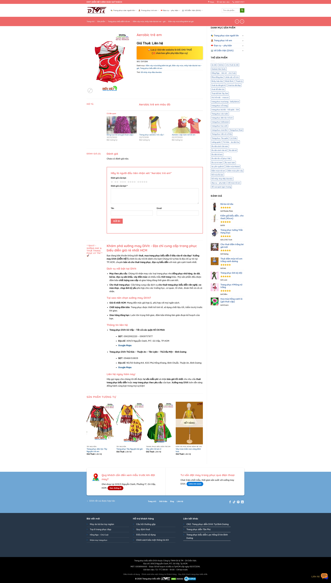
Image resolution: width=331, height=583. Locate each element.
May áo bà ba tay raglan (102, 524)
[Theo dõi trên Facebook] (230, 502)
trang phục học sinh (219, 126)
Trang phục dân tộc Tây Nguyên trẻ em (97, 450)
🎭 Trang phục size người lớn (123, 10)
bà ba (221, 65)
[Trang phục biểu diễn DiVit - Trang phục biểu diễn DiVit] (97, 10)
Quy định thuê (143, 529)
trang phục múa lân (219, 130)
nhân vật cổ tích (232, 77)
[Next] (203, 430)
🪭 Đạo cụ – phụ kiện (169, 10)
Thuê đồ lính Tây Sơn (220, 93)
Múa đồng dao (217, 77)
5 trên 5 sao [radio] (142, 182)
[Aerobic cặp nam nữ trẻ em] (187, 124)
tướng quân (216, 142)
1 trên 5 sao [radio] (111, 182)
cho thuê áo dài (232, 65)
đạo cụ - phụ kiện (219, 183)
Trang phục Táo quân (220, 138)
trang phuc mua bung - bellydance (225, 102)
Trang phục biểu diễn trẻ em (119, 21)
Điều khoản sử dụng (146, 534)
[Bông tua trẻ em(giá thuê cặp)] (122, 124)
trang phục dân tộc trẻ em (222, 118)
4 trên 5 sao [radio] (131, 182)
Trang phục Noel (236, 130)
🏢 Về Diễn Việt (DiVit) (191, 10)
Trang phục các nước (220, 114)
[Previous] (87, 430)
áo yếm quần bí (218, 167)
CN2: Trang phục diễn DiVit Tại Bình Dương (207, 524)
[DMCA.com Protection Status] (177, 579)
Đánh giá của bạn (118, 178)
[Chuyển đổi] (242, 35)
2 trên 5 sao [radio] (116, 182)
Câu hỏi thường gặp (146, 524)
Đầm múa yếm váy (235, 171)
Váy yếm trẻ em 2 (153, 449)
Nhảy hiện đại (217, 81)
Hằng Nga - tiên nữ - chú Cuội (224, 73)
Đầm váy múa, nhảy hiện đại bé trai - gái (149, 21)
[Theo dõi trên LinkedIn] (242, 502)
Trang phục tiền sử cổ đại (222, 134)
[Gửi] (242, 10)
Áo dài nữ (233, 150)
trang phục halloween (220, 122)
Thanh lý (239, 81)
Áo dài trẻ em (217, 154)
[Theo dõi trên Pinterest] (238, 502)
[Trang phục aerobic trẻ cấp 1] (154, 124)
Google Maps (124, 345)
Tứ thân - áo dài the (231, 142)
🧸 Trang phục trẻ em (147, 10)
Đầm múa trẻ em (218, 171)
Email (159, 208)
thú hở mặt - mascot (220, 97)
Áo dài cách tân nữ (219, 150)
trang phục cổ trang (219, 106)
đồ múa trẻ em (234, 183)
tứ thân (233, 138)
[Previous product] (242, 21)
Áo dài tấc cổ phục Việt (221, 158)
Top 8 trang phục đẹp (100, 529)
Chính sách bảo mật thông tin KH (152, 540)
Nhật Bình (229, 81)
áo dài (214, 65)
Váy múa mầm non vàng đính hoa (188, 450)
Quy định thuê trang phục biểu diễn (193, 574)
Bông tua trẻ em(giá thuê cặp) (120, 135)
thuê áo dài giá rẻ (218, 85)
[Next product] (237, 21)
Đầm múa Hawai (233, 167)
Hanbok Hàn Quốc (219, 69)
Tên (112, 208)
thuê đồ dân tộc (218, 89)
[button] (90, 90)
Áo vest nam (230, 163)
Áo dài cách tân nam (220, 146)
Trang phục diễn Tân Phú (198, 529)
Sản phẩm (101, 21)
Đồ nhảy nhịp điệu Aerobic (222, 179)
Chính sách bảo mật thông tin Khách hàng (159, 574)
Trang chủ (91, 21)
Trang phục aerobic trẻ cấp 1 (151, 135)
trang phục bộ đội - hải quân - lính (225, 110)
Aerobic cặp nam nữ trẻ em (183, 135)
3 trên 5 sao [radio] (122, 182)
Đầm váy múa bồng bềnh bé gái (181, 21)
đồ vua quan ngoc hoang (221, 187)
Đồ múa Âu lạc (217, 175)
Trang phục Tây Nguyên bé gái (129, 449)
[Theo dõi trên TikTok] (234, 502)
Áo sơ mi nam (217, 163)
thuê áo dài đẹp (234, 85)
